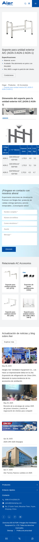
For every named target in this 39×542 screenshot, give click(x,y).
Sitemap (10, 530)
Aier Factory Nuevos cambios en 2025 (18, 473)
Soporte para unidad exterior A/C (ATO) (10, 286)
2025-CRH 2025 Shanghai (13, 442)
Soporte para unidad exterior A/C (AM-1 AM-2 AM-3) (29, 314)
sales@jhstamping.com (13, 503)
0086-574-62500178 (12, 499)
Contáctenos (9, 75)
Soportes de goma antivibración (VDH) (29, 287)
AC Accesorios (22, 85)
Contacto (5, 495)
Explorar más (9, 342)
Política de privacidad (24, 530)
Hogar (4, 85)
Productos (12, 85)
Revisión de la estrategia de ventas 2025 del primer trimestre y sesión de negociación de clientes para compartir (19, 408)
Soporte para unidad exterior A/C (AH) (10, 313)
